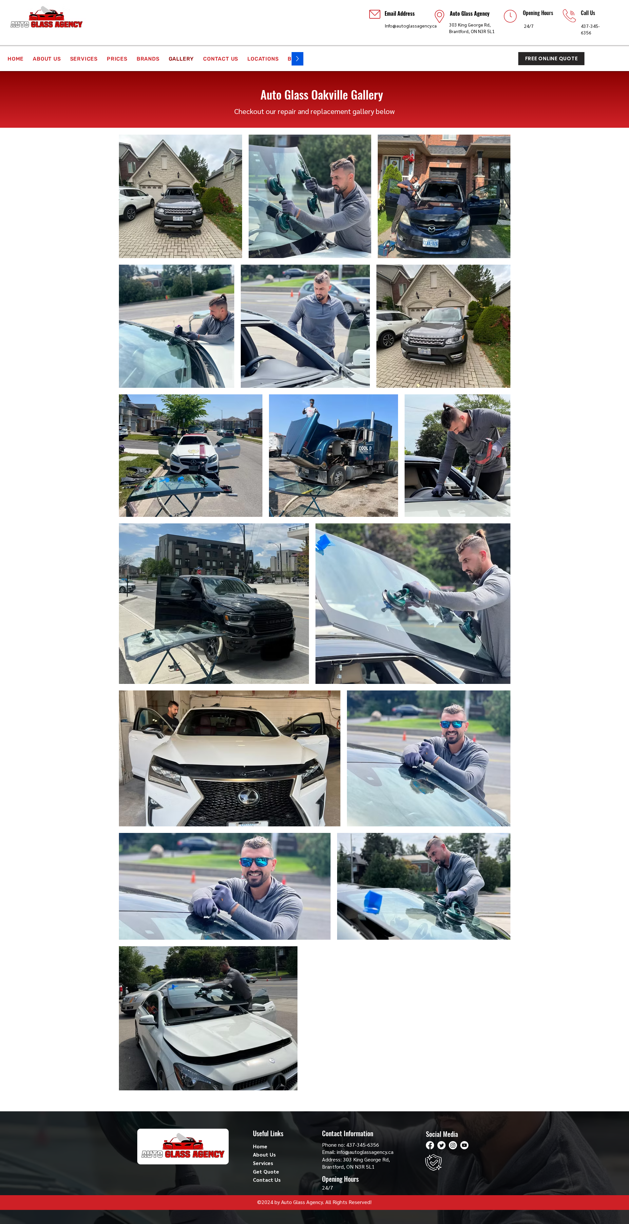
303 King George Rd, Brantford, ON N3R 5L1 (356, 1163)
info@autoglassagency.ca (365, 1151)
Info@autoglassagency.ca (411, 25)
